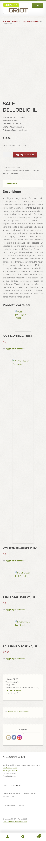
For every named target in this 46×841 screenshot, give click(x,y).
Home (7, 21)
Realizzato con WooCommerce (15, 822)
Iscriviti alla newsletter (18, 712)
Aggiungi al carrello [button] (15, 348)
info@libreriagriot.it (14, 690)
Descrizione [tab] (11, 183)
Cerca (23, 837)
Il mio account (7, 837)
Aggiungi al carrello (25, 154)
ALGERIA (34, 21)
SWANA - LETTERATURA (21, 21)
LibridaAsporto (13, 173)
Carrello (35, 834)
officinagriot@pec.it (10, 770)
